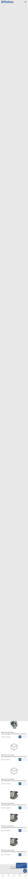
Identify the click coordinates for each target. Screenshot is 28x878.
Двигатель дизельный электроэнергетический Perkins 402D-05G (14, 733)
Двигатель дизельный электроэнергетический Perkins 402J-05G (13, 779)
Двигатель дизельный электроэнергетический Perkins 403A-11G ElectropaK (13, 804)
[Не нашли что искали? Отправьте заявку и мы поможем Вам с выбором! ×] (25, 871)
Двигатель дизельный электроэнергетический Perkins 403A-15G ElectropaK (13, 826)
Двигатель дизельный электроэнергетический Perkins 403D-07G (14, 850)
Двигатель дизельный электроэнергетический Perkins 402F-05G (13, 755)
